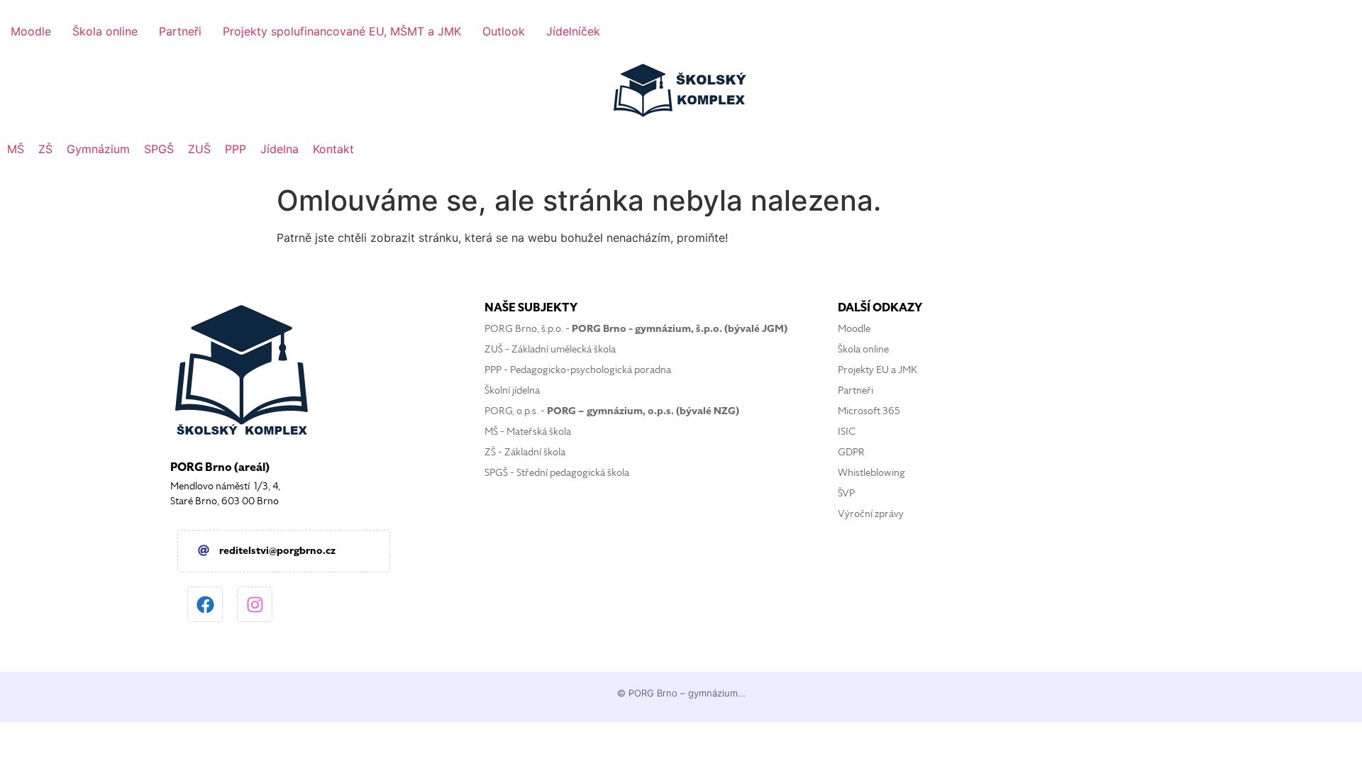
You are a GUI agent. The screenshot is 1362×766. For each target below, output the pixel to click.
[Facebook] (205, 604)
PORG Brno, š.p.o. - (636, 328)
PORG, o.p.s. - (612, 411)
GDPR (851, 452)
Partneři (855, 390)
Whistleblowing (871, 472)
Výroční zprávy (871, 514)
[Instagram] (254, 604)
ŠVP (846, 493)
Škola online (863, 349)
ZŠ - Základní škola (525, 452)
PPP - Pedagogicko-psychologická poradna (578, 370)
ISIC (847, 431)
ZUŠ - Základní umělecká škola (550, 349)
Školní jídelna (512, 390)
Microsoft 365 (869, 411)
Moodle (854, 328)
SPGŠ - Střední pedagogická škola (557, 472)
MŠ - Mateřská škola (528, 431)
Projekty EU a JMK (877, 370)
